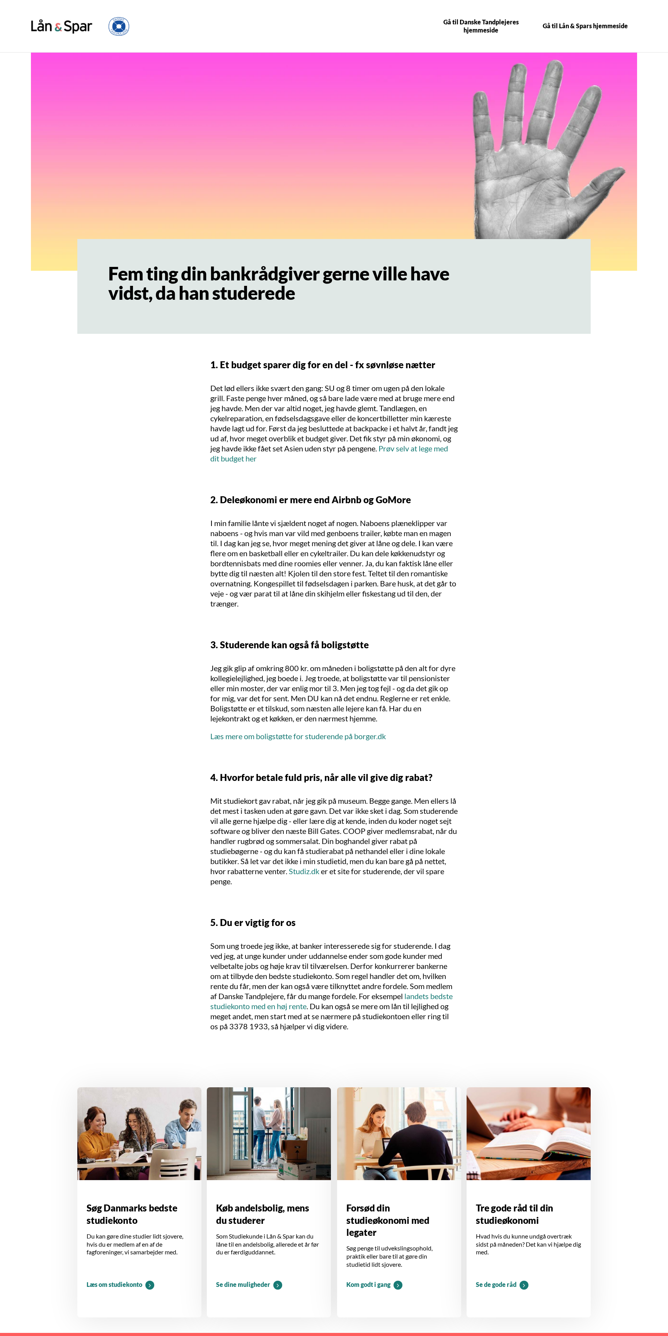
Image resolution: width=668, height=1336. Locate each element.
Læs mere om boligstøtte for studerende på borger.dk (298, 736)
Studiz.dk (304, 871)
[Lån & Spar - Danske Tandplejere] (62, 26)
